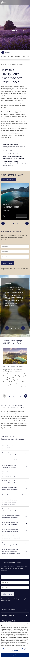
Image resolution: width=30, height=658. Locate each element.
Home (2, 64)
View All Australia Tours (8, 180)
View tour (21, 216)
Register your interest (9, 216)
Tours (8, 64)
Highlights (17, 56)
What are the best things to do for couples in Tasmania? (10, 530)
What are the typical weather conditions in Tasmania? (10, 454)
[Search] (23, 2)
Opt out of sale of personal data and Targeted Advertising (15, 649)
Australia (14, 64)
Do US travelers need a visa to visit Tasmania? (9, 482)
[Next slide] (27, 223)
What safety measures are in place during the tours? (10, 544)
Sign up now (7, 263)
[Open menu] (27, 2)
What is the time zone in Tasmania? (12, 495)
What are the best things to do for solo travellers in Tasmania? (11, 537)
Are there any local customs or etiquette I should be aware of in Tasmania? (10, 502)
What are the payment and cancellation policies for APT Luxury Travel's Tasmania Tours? (11, 551)
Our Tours (10, 56)
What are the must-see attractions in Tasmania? (9, 510)
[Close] (28, 623)
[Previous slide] (3, 223)
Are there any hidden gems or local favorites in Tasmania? (11, 516)
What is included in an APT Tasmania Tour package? (10, 466)
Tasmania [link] (20, 64)
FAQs (23, 56)
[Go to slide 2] (17, 223)
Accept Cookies (15, 655)
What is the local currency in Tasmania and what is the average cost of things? (10, 474)
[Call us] (19, 2)
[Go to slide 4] (21, 396)
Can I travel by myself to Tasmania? (12, 460)
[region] (15, 640)
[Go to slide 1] (13, 223)
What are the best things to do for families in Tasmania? (10, 523)
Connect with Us (8, 615)
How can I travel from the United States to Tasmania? (10, 488)
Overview (3, 56)
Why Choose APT (8, 621)
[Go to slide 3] (19, 328)
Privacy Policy (7, 270)
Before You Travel (8, 610)
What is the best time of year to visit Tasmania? (9, 447)
